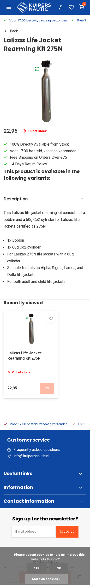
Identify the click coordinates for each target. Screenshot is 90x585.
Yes (37, 568)
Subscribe (67, 531)
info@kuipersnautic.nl (31, 456)
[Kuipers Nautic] (34, 7)
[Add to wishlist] (50, 318)
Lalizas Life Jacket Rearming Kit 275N (24, 356)
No (58, 568)
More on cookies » (46, 579)
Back (14, 31)
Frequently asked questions (36, 449)
